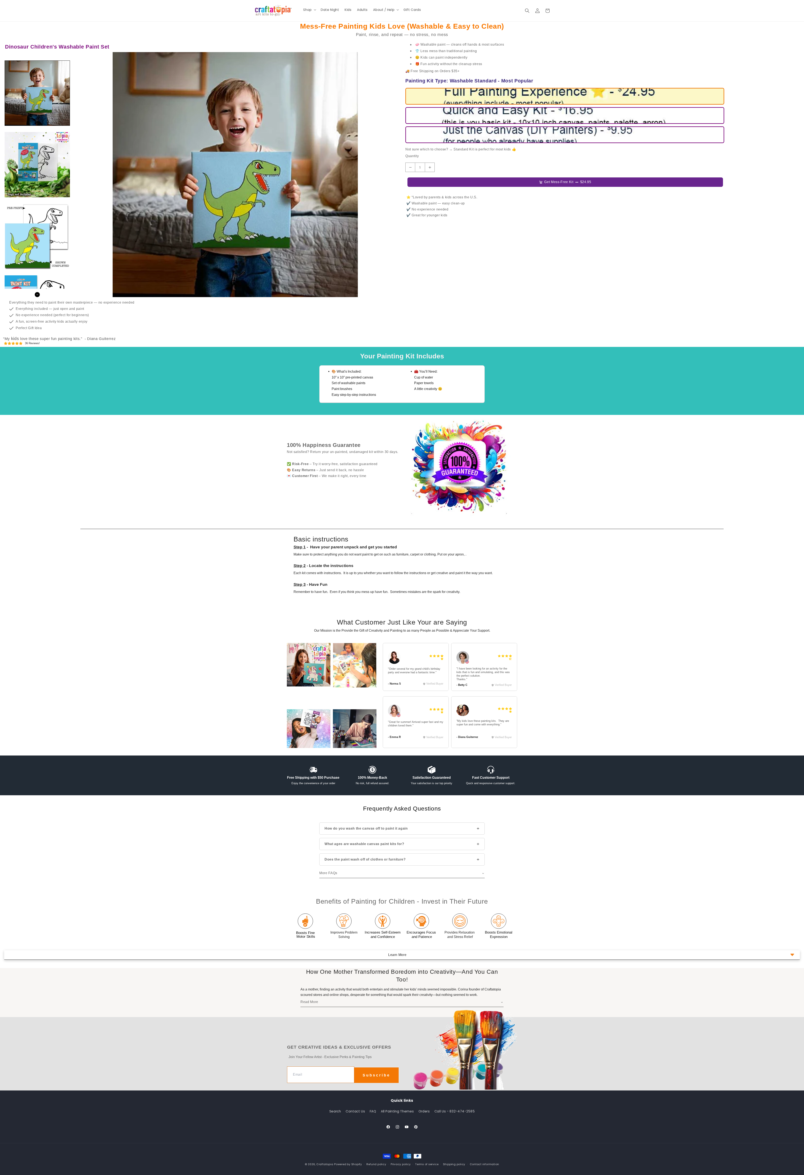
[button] (309, 9)
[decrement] (410, 167)
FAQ (373, 1111)
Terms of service (426, 1164)
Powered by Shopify (348, 1164)
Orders (424, 1111)
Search (335, 1111)
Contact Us (355, 1111)
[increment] (429, 167)
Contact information (484, 1164)
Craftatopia (324, 1164)
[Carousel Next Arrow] (37, 294)
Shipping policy (454, 1164)
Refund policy (376, 1164)
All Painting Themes (397, 1111)
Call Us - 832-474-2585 (454, 1111)
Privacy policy (401, 1164)
